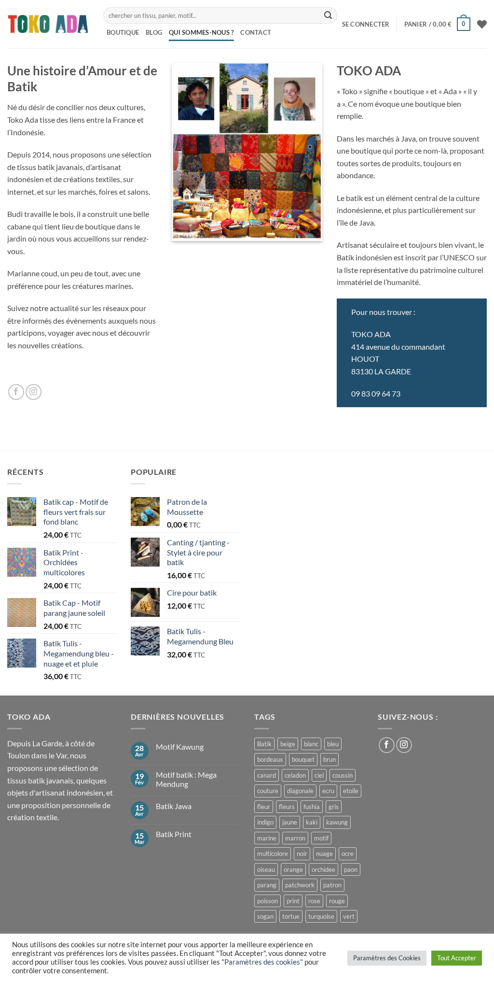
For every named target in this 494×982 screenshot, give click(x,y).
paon (350, 869)
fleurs (287, 807)
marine (266, 838)
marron (295, 838)
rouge (337, 901)
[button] (366, 24)
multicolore (272, 853)
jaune (289, 822)
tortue (291, 916)
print (293, 901)
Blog (154, 32)
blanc (311, 744)
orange (293, 869)
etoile (350, 791)
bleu (333, 744)
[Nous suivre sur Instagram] (33, 392)
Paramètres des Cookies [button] (387, 958)
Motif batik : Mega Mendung (186, 779)
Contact (255, 32)
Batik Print (174, 834)
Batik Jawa (174, 806)
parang (266, 885)
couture (267, 791)
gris (334, 807)
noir (302, 853)
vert (349, 916)
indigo (265, 822)
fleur (263, 807)
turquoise (321, 916)
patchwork (300, 885)
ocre (348, 853)
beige (287, 744)
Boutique (123, 32)
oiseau (266, 869)
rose (314, 901)
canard (266, 775)
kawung (337, 822)
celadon (295, 775)
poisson (267, 901)
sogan (265, 916)
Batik (264, 744)
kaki (311, 822)
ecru (328, 791)
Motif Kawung (180, 746)
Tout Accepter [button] (456, 958)
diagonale (300, 791)
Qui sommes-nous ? (201, 32)
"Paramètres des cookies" (262, 962)
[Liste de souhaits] (482, 24)
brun (329, 759)
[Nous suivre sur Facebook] (16, 392)
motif (321, 838)
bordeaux (270, 759)
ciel (319, 775)
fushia (311, 807)
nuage (324, 853)
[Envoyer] (328, 15)
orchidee (323, 869)
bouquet (303, 759)
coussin (342, 775)
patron (332, 885)
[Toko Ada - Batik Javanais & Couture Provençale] (48, 24)
